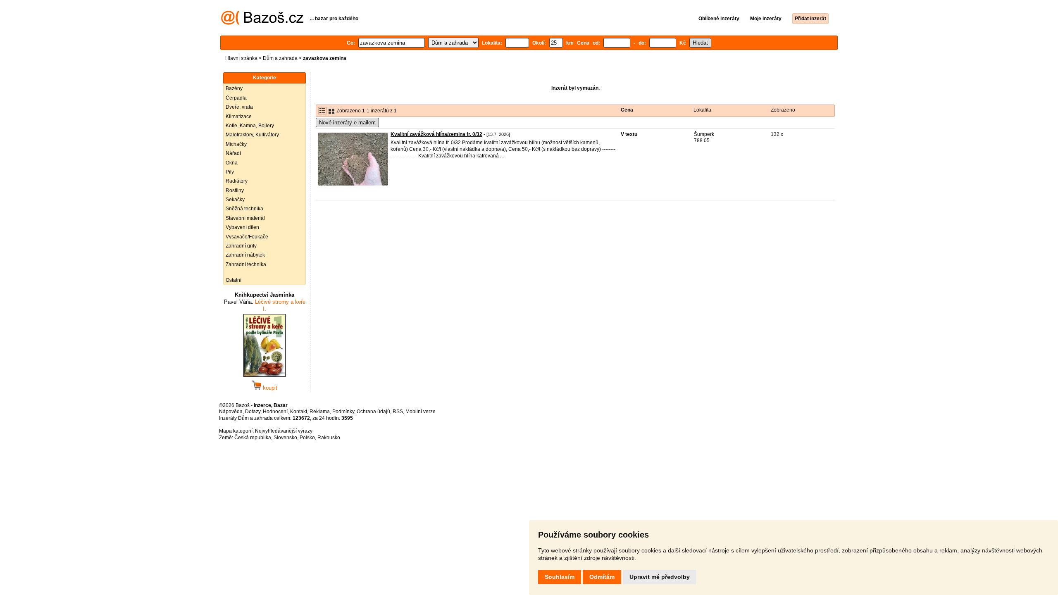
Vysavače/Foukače (247, 237)
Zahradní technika (246, 264)
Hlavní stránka (241, 58)
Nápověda (231, 411)
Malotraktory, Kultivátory (252, 135)
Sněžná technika (244, 209)
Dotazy (252, 411)
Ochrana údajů (373, 411)
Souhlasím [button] (559, 577)
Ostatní (233, 280)
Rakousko (328, 437)
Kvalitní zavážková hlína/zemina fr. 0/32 (436, 134)
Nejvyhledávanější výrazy (283, 431)
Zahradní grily (241, 246)
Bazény (234, 88)
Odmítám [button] (602, 577)
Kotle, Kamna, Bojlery (250, 126)
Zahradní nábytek (245, 255)
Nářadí (233, 153)
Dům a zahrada (280, 58)
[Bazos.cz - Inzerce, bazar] (262, 23)
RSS (398, 411)
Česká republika (252, 437)
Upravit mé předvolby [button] (659, 577)
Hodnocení (275, 411)
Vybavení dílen (242, 227)
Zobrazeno (783, 110)
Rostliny (235, 190)
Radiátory (237, 181)
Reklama (320, 411)
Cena (627, 110)
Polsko (307, 437)
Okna (232, 163)
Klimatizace (239, 116)
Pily (230, 172)
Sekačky (235, 199)
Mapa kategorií (236, 431)
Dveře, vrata (239, 107)
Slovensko (285, 437)
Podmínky (343, 411)
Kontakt (298, 411)
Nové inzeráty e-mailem (347, 122)
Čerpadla (236, 98)
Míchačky (236, 144)
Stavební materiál (245, 218)
